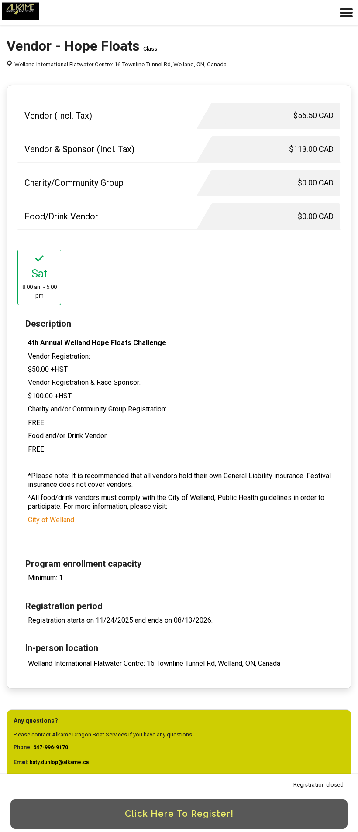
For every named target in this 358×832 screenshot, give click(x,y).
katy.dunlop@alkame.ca (59, 762)
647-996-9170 (50, 747)
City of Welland (51, 520)
